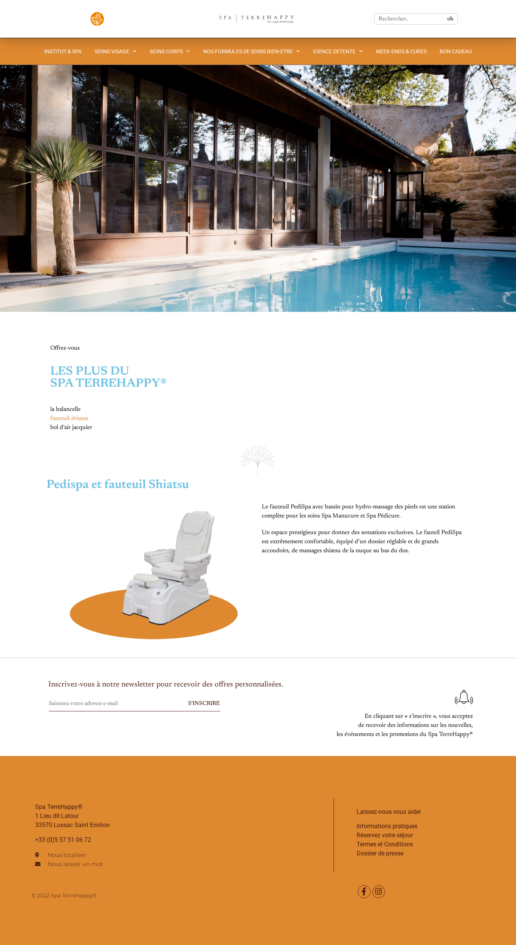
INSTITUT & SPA (63, 51)
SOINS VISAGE (112, 51)
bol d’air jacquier (71, 427)
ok (450, 19)
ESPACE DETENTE (334, 51)
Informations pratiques (387, 826)
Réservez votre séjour (385, 835)
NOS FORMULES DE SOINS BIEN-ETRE (248, 51)
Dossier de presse (380, 853)
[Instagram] (378, 891)
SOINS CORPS (166, 51)
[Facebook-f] (364, 891)
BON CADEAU (456, 51)
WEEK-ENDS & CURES (401, 51)
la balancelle (65, 409)
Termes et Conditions (385, 844)
